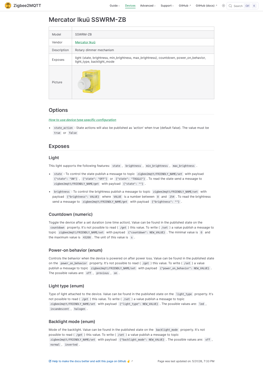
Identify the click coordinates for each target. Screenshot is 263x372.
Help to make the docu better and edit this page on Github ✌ (91, 361)
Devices (130, 5)
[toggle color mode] (223, 5)
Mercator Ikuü (85, 42)
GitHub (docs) (205, 5)
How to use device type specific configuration (82, 120)
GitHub (183, 5)
